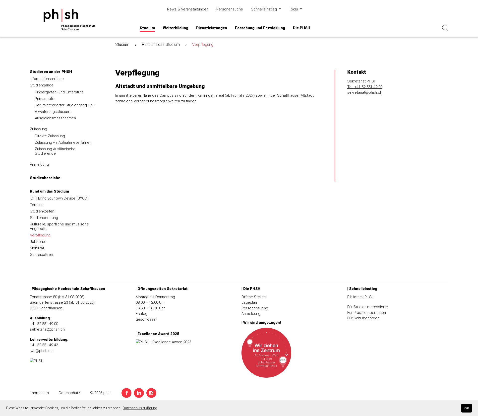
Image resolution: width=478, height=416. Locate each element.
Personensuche (254, 308)
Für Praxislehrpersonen (366, 312)
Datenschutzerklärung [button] (140, 408)
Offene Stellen (253, 297)
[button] (147, 28)
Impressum (39, 393)
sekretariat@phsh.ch (364, 92)
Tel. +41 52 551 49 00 (364, 87)
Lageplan (249, 302)
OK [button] (466, 408)
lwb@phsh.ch (41, 350)
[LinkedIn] (139, 393)
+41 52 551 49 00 (44, 324)
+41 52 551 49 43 (44, 345)
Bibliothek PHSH (360, 297)
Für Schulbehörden (363, 318)
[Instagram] (151, 393)
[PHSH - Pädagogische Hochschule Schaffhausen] (78, 19)
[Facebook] (126, 393)
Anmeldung (250, 313)
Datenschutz (69, 393)
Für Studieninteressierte (367, 307)
